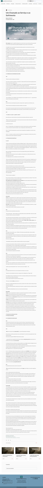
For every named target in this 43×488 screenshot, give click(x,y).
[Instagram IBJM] (29, 1)
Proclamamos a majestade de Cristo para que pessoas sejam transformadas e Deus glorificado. (21, 481)
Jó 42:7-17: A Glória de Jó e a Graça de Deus (7, 456)
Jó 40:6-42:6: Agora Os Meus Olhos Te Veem (21, 456)
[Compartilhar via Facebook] (6, 440)
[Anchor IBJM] (33, 1)
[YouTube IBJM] (30, 1)
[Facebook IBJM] (27, 1)
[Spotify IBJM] (32, 1)
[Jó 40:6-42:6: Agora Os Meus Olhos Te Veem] (21, 450)
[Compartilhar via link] (8, 440)
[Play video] (21, 31)
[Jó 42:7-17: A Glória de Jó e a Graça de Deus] (8, 450)
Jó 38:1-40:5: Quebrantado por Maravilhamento (34, 456)
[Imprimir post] (10, 440)
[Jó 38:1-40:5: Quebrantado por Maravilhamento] (35, 450)
